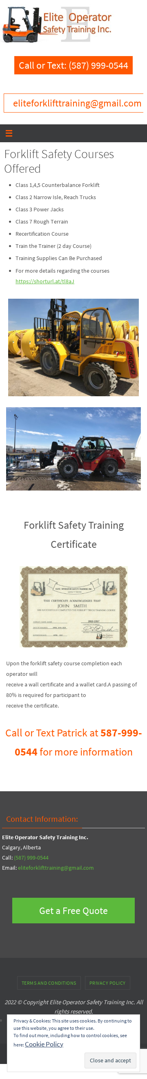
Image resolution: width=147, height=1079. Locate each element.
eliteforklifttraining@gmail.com (56, 867)
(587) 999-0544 (31, 857)
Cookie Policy (44, 1044)
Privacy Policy (107, 983)
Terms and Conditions (49, 983)
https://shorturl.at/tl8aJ (45, 281)
